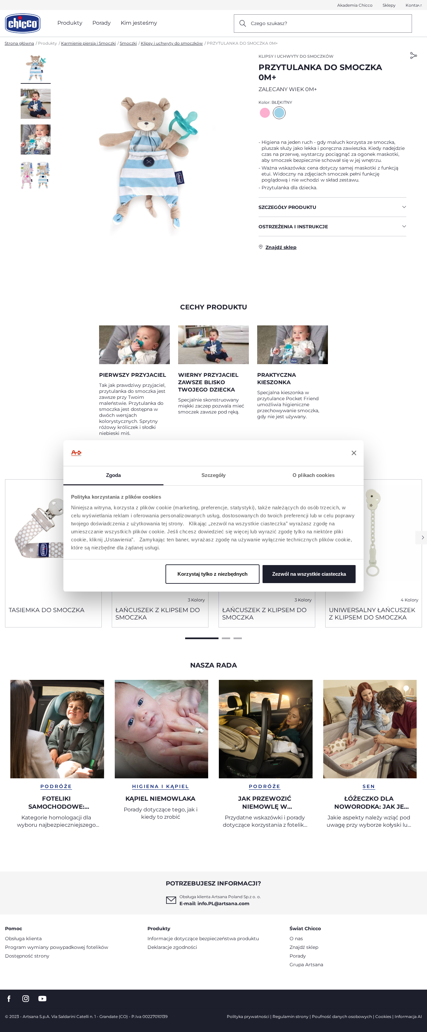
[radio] (265, 112)
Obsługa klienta (23, 939)
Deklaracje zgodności (172, 947)
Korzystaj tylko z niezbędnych (212, 574)
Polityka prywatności (248, 1016)
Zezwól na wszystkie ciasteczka (309, 574)
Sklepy (389, 5)
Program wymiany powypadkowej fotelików (56, 947)
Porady (298, 956)
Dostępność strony (27, 956)
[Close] (420, 5)
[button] (36, 68)
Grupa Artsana (306, 965)
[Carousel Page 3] (238, 638)
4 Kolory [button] (409, 599)
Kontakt (414, 5)
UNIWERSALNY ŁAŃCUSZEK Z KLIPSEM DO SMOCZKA (372, 613)
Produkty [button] (69, 23)
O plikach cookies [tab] (314, 475)
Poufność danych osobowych (342, 1016)
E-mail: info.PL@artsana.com (214, 903)
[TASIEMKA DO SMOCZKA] (53, 540)
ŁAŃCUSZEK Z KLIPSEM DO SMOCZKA (157, 613)
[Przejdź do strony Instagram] (26, 999)
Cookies (383, 1016)
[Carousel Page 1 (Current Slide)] (202, 638)
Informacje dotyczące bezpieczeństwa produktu (203, 939)
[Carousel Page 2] (226, 638)
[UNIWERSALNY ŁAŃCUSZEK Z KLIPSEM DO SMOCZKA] (374, 540)
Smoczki (128, 43)
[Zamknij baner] (354, 453)
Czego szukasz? (269, 23)
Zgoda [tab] (113, 475)
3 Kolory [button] (196, 599)
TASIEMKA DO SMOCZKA (46, 610)
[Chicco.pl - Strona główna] (22, 23)
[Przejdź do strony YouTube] (42, 999)
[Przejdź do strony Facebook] (9, 999)
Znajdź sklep (304, 947)
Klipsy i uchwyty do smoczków (172, 43)
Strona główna (19, 43)
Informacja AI (408, 1016)
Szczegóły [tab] (213, 475)
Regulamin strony (291, 1016)
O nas (296, 939)
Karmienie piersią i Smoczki (88, 43)
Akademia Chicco (355, 5)
